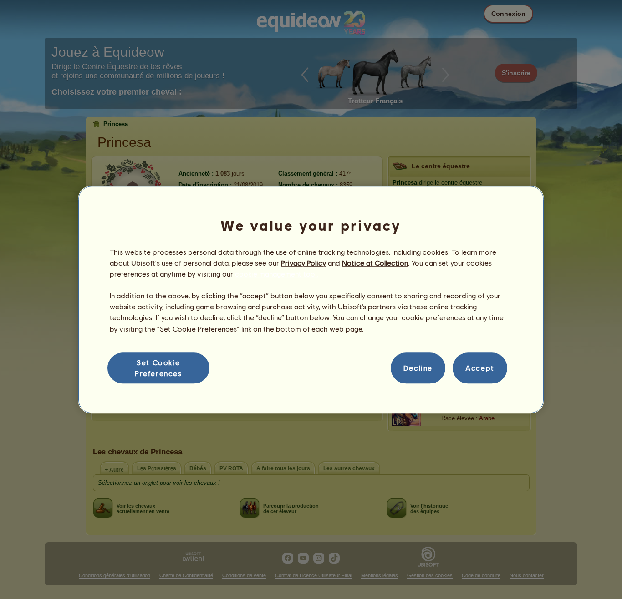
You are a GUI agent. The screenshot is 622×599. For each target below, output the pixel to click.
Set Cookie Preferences (158, 368)
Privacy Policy (303, 262)
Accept (480, 367)
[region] (311, 300)
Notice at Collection (375, 262)
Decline (418, 367)
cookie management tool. (276, 273)
